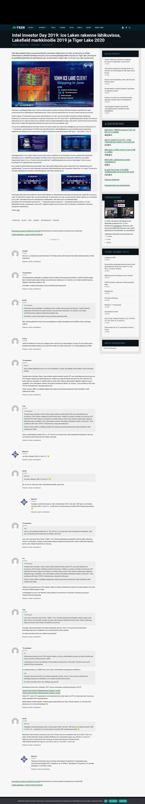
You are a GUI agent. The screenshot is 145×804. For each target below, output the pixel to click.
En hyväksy (113, 801)
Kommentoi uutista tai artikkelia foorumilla (26, 231)
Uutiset (30, 27)
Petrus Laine (24, 45)
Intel (18, 210)
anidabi (25, 251)
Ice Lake (24, 220)
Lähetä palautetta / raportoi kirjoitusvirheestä (27, 234)
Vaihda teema (99, 27)
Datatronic (115, 124)
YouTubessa (117, 226)
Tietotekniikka (35, 45)
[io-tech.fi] (19, 27)
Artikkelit (42, 27)
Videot (53, 27)
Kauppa (88, 27)
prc (23, 558)
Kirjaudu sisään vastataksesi (31, 261)
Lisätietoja (123, 801)
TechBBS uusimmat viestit (117, 251)
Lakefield (36, 220)
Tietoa (71, 27)
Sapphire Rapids (46, 220)
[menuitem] (32, 27)
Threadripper (27, 273)
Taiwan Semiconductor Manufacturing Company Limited (41, 690)
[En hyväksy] (143, 801)
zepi (23, 406)
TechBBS (62, 27)
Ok (106, 801)
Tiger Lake (56, 220)
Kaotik (24, 300)
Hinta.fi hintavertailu (110, 348)
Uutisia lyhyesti (112, 53)
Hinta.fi (79, 27)
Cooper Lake (16, 220)
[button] (123, 27)
